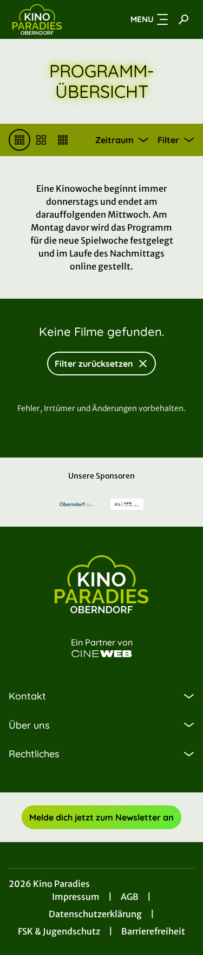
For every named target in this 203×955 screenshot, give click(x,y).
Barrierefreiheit (153, 931)
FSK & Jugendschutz (59, 931)
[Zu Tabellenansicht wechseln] (19, 140)
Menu (142, 19)
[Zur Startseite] (48, 19)
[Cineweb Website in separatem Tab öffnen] (102, 654)
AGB (130, 896)
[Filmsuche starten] (183, 19)
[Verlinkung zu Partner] (76, 504)
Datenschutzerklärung (95, 914)
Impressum (76, 896)
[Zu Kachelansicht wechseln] (63, 140)
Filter (168, 139)
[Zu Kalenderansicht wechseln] (41, 140)
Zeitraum (114, 139)
